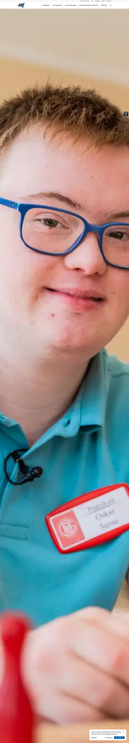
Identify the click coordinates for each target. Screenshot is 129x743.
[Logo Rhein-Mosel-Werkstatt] (21, 5)
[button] (111, 5)
